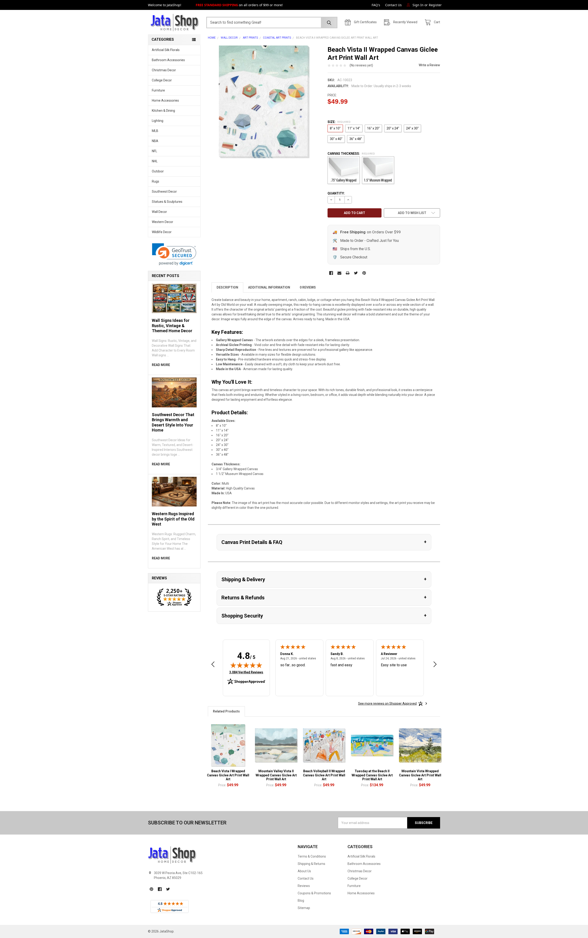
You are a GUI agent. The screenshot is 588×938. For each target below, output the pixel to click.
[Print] (347, 273)
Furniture (158, 90)
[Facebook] (331, 273)
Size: (339, 122)
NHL (155, 161)
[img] (246, 665)
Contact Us (393, 5)
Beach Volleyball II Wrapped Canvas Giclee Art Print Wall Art (324, 775)
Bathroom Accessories (168, 60)
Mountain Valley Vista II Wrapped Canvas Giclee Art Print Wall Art (276, 775)
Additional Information (269, 287)
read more (161, 365)
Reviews (304, 886)
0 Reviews (308, 287)
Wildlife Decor (162, 232)
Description (227, 287)
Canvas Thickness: (351, 153)
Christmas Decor (164, 70)
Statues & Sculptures (167, 201)
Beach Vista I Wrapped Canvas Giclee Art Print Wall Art (228, 775)
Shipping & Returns (311, 864)
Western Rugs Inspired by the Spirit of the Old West (173, 518)
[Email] (339, 273)
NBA (155, 141)
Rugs (155, 181)
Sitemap (304, 908)
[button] (174, 254)
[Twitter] (355, 273)
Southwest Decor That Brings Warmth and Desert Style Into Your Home (173, 422)
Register (435, 5)
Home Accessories (165, 100)
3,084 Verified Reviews (246, 672)
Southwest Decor (164, 191)
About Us (304, 871)
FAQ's (376, 5)
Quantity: (336, 193)
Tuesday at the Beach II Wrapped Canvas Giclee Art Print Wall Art (372, 775)
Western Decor (162, 222)
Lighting (157, 121)
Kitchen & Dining (163, 110)
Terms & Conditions (312, 856)
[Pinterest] (364, 273)
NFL (154, 151)
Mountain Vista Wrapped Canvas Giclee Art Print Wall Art (420, 775)
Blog (301, 900)
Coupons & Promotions (314, 893)
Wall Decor (159, 212)
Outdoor (158, 171)
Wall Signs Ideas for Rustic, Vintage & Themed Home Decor (172, 325)
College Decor (162, 80)
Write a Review (429, 65)
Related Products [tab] (226, 711)
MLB (155, 131)
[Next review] (435, 665)
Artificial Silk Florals (166, 50)
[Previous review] (213, 665)
